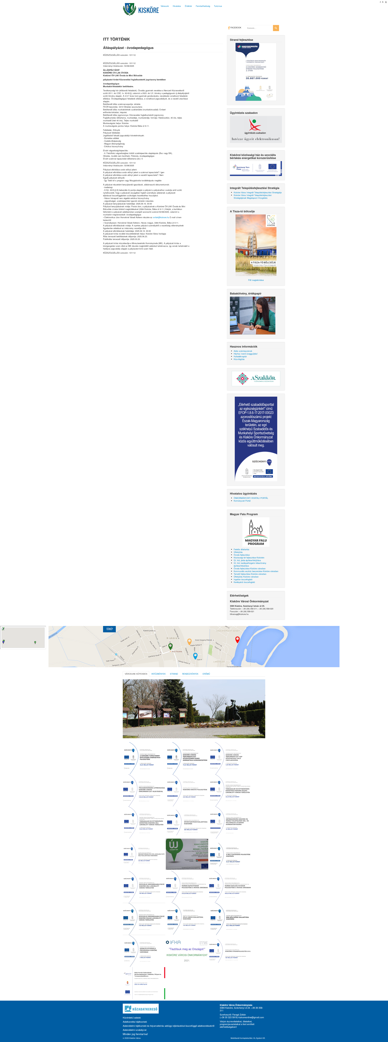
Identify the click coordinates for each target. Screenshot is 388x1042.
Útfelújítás (238, 552)
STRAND (174, 673)
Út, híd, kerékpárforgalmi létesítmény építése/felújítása (250, 564)
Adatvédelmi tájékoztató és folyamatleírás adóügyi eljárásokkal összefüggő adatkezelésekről (168, 1025)
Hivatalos (177, 6)
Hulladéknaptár (240, 356)
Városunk (165, 6)
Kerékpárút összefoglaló (244, 582)
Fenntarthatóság (203, 6)
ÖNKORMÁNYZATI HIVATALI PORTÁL (251, 498)
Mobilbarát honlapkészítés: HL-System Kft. (248, 1038)
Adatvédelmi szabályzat (134, 1029)
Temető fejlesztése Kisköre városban (250, 573)
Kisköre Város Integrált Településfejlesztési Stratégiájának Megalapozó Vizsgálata (253, 196)
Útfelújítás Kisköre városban (246, 576)
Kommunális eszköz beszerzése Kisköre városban (256, 571)
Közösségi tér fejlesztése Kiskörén (249, 557)
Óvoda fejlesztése (242, 554)
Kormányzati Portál (242, 500)
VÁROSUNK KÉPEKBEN (136, 673)
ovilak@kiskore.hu (161, 217)
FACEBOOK (235, 27)
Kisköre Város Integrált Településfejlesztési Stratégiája (258, 192)
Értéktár (188, 6)
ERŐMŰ (206, 673)
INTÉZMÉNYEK (158, 673)
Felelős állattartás (241, 549)
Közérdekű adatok (132, 1017)
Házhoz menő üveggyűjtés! (246, 353)
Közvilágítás (239, 359)
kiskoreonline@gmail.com (251, 1017)
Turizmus (218, 6)
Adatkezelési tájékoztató (135, 1021)
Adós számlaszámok (243, 351)
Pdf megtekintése (256, 280)
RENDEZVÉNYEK (190, 673)
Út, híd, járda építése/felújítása (247, 560)
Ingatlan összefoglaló (243, 579)
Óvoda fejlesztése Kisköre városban (250, 568)
